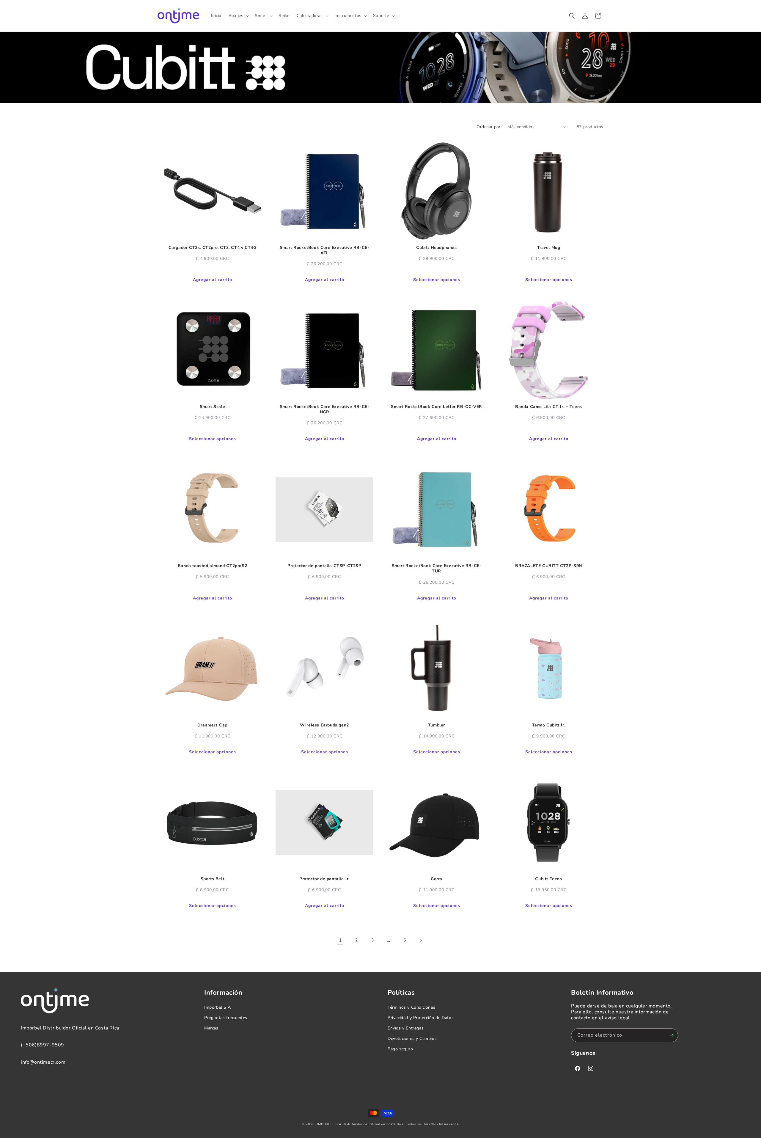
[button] (238, 16)
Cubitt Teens (548, 879)
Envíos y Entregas (406, 1028)
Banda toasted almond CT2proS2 (212, 566)
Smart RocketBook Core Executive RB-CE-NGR (325, 409)
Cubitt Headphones (436, 247)
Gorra (436, 879)
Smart (261, 15)
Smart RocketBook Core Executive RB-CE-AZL (325, 250)
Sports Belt (212, 879)
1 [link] (340, 940)
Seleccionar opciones (436, 279)
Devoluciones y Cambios (412, 1038)
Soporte (381, 15)
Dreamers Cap (212, 725)
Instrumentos (347, 15)
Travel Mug (548, 247)
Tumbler (436, 725)
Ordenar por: (489, 127)
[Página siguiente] (420, 940)
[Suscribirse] (671, 1035)
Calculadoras (310, 15)
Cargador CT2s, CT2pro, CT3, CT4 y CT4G (213, 247)
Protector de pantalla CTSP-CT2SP (324, 566)
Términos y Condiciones (411, 1007)
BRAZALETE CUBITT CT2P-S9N (548, 566)
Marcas (211, 1028)
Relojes (236, 15)
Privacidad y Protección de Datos (421, 1018)
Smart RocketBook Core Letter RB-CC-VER (436, 406)
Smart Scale (212, 406)
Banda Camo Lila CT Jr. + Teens (548, 406)
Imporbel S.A (217, 1007)
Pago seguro (400, 1049)
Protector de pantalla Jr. (324, 879)
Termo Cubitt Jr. (548, 725)
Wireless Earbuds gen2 (324, 725)
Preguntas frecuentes (225, 1018)
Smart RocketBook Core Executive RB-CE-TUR (437, 568)
